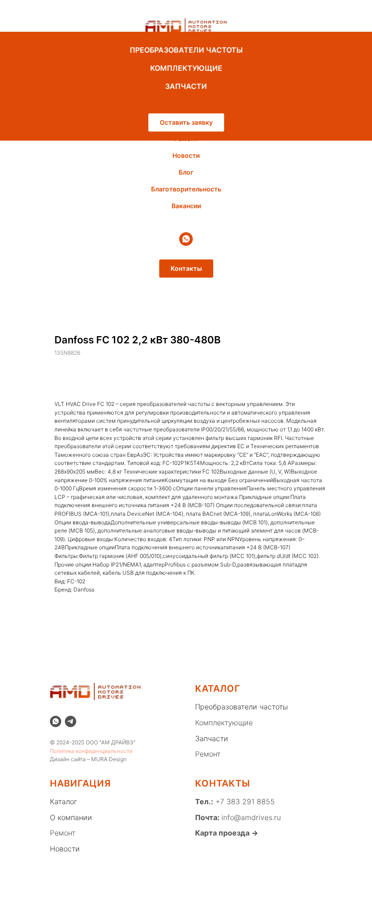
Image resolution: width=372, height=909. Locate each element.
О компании (71, 817)
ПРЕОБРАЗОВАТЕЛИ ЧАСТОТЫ (186, 49)
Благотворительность (186, 189)
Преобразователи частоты (241, 706)
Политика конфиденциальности (91, 751)
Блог (186, 172)
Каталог (63, 801)
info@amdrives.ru (251, 817)
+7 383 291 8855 (244, 801)
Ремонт (207, 753)
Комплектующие (224, 722)
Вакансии (186, 206)
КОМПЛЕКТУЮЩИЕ (186, 68)
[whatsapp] (186, 239)
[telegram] (70, 721)
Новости (186, 155)
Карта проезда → (226, 832)
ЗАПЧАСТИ (186, 86)
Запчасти (211, 738)
